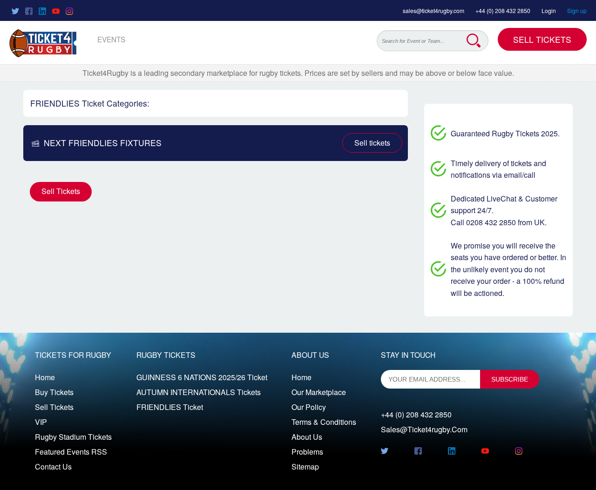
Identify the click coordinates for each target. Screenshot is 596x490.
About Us (306, 436)
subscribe (509, 379)
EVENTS (111, 39)
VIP (41, 421)
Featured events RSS (71, 451)
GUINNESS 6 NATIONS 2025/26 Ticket (201, 377)
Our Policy (308, 407)
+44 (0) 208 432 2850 (502, 10)
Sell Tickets (542, 39)
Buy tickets (54, 392)
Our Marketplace (318, 392)
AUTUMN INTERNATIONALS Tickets (198, 392)
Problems (307, 451)
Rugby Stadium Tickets (73, 436)
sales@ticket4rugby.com (433, 10)
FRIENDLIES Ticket (169, 407)
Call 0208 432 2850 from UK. (499, 222)
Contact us (53, 466)
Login (549, 10)
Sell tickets (372, 142)
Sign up (577, 10)
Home (45, 377)
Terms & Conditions (323, 421)
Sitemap (305, 466)
